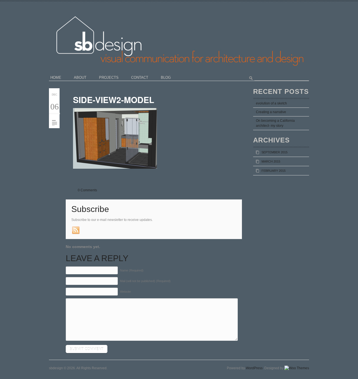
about (80, 77)
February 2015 (274, 170)
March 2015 (271, 161)
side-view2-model (113, 100)
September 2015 (275, 152)
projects (109, 77)
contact (139, 77)
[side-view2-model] (54, 116)
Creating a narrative (271, 112)
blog (166, 77)
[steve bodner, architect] (192, 10)
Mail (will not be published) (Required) (145, 281)
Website (125, 291)
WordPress (254, 368)
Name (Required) (131, 270)
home (55, 77)
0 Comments (87, 190)
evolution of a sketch (271, 103)
